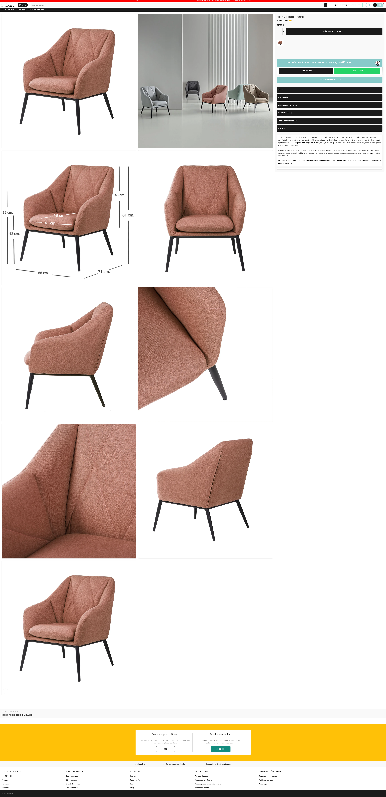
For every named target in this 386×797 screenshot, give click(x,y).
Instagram (5, 784)
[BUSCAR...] (325, 5)
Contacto (5, 780)
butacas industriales (35, 10)
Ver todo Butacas (201, 776)
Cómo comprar (72, 780)
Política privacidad (266, 780)
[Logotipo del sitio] (8, 5)
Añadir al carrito (334, 31)
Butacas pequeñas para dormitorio (208, 784)
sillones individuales (16, 10)
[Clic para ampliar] (5, 691)
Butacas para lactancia (203, 780)
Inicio (4, 10)
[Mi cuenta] (368, 5)
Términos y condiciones (268, 776)
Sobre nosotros (72, 776)
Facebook (5, 788)
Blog (132, 788)
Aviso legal (263, 784)
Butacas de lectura (202, 788)
